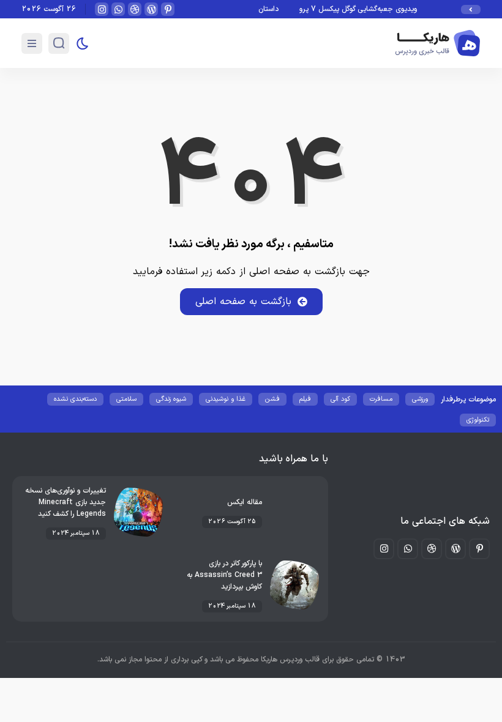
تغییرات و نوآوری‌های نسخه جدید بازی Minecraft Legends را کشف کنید (65, 502)
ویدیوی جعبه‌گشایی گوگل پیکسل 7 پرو (360, 9)
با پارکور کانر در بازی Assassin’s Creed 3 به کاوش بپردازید (224, 575)
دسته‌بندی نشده (75, 399)
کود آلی (340, 399)
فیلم (305, 399)
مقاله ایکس (244, 502)
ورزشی (420, 399)
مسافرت (381, 399)
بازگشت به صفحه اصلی (243, 301)
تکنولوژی (477, 420)
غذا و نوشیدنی (225, 399)
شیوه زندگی (171, 399)
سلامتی (126, 399)
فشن (272, 399)
